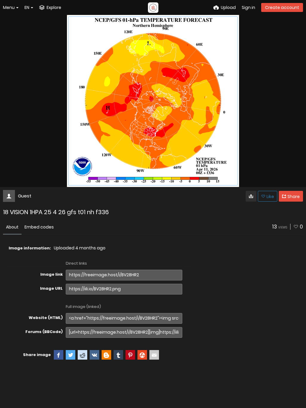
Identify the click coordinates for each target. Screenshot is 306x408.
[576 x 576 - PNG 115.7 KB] (251, 196)
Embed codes (39, 227)
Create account (282, 7)
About (12, 227)
